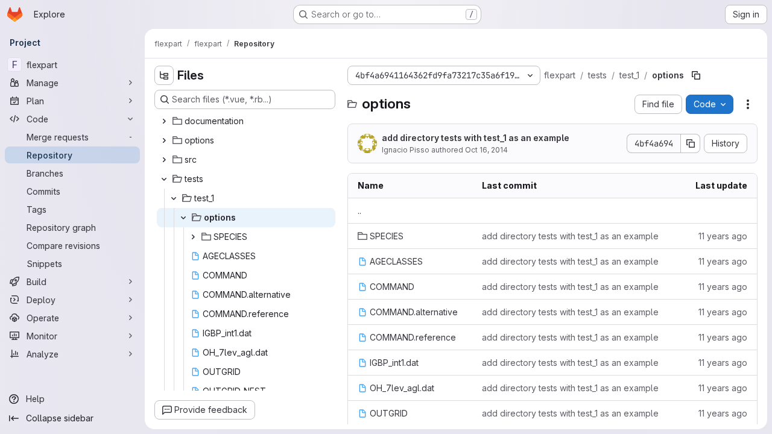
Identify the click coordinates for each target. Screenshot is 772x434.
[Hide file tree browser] (164, 75)
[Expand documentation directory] (164, 121)
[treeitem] (246, 121)
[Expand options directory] (164, 140)
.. (359, 211)
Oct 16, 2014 (486, 149)
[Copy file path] (696, 75)
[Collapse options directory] (183, 217)
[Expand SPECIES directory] (193, 237)
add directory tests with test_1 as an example (475, 138)
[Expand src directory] (164, 160)
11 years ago (722, 236)
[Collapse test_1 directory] (173, 198)
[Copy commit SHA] (690, 143)
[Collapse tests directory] (164, 179)
